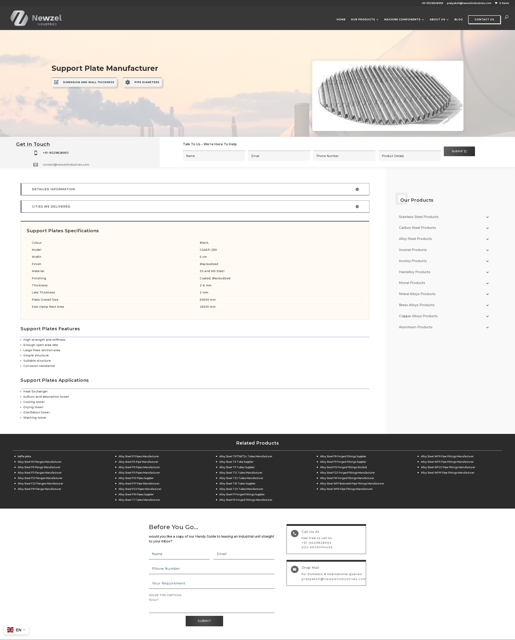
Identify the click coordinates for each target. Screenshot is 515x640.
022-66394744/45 (317, 547)
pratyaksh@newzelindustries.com (469, 3)
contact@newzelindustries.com (66, 164)
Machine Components (402, 19)
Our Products (363, 19)
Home (341, 19)
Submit (457, 151)
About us (437, 19)
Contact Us (484, 19)
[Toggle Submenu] (487, 217)
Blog (458, 19)
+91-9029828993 (432, 3)
